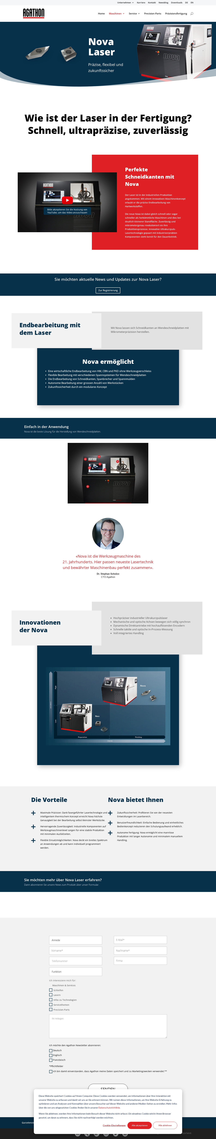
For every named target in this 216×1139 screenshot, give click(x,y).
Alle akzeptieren (140, 1125)
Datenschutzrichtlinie (109, 1107)
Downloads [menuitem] (176, 3)
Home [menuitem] (101, 13)
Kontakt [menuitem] (152, 3)
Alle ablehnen (165, 1125)
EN (192, 3)
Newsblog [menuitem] (163, 3)
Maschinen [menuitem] (115, 13)
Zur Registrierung (108, 290)
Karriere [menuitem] (141, 3)
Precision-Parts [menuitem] (152, 13)
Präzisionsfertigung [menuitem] (176, 13)
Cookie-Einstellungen (114, 1125)
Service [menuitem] (133, 13)
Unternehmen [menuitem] (124, 3)
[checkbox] (75, 1000)
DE (186, 3)
